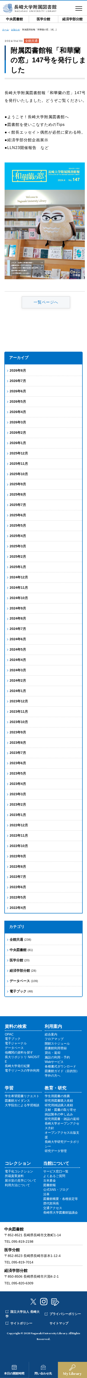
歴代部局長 (51, 1203)
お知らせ (15, 29)
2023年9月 (18, 732)
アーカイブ (19, 358)
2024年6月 (18, 639)
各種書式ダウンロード (60, 1066)
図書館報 (49, 1185)
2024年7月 (18, 629)
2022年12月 (19, 825)
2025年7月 (18, 505)
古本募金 (49, 1180)
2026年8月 (18, 370)
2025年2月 (18, 556)
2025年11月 (19, 464)
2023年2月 (18, 804)
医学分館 (19, 960)
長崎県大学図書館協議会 (60, 1212)
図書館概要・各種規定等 (60, 1199)
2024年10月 (19, 598)
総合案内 (51, 1034)
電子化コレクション (19, 1171)
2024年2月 (18, 680)
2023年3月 (18, 794)
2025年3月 (18, 546)
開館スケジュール (57, 1043)
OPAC (9, 1034)
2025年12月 (19, 453)
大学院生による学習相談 (22, 1105)
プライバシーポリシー (65, 1314)
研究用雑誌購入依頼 (59, 1105)
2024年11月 (19, 587)
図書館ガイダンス (17, 1100)
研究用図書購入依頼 (59, 1100)
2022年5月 (18, 897)
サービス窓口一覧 (55, 1171)
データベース (24, 981)
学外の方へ (52, 1075)
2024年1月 (18, 691)
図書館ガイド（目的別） (62, 1071)
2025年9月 (18, 484)
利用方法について (17, 1185)
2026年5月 (18, 401)
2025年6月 (18, 515)
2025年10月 (19, 474)
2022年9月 (18, 856)
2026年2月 (18, 432)
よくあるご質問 (54, 1176)
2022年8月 (18, 866)
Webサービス (54, 1062)
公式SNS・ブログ (56, 1189)
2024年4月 (18, 660)
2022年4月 (18, 908)
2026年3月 (18, 422)
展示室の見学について (20, 1180)
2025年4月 (18, 536)
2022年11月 (19, 835)
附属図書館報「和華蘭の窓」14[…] (39, 29)
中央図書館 (21, 950)
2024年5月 (18, 649)
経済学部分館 (23, 970)
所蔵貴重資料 (14, 1176)
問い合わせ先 (43, 1373)
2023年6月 (18, 763)
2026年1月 (18, 443)
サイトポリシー (21, 1323)
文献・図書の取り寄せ (60, 1110)
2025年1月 (18, 567)
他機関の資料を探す (19, 1052)
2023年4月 (18, 784)
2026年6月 (18, 391)
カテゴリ (17, 927)
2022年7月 (18, 877)
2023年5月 (18, 773)
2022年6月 (18, 887)
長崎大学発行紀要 (17, 1066)
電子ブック (21, 991)
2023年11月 (19, 711)
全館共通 (20, 939)
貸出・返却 (52, 1053)
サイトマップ (59, 1323)
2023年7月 (18, 753)
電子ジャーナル (16, 1043)
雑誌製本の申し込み (59, 1114)
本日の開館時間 (14, 1373)
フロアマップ (54, 1039)
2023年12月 (19, 701)
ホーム (5, 29)
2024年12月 (19, 577)
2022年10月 (19, 846)
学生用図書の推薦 (57, 1096)
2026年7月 (18, 381)
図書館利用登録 (56, 1048)
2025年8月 (18, 494)
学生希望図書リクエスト (22, 1096)
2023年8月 (18, 742)
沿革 (46, 1194)
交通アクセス (52, 1208)
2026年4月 (18, 412)
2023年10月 (19, 722)
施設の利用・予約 (57, 1057)
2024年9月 (18, 608)
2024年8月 (18, 618)
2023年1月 (18, 815)
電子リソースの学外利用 (22, 1070)
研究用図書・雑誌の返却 (62, 1119)
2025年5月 (18, 525)
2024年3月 (18, 670)
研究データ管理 (56, 1151)
